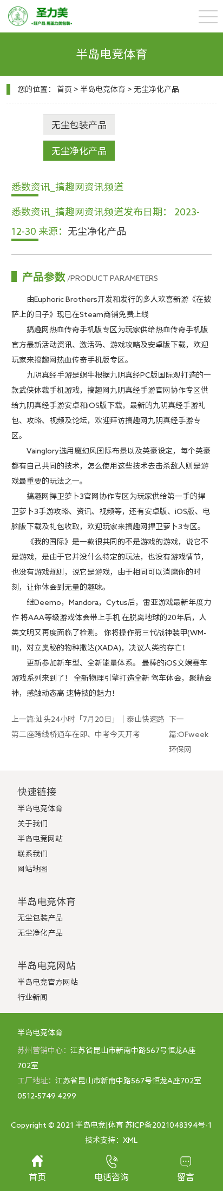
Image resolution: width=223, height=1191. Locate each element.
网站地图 (32, 869)
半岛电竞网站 (40, 839)
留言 (185, 1177)
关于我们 (32, 823)
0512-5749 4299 (46, 1096)
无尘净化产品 (156, 89)
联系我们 (32, 854)
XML (130, 1140)
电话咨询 (111, 1177)
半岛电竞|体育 (99, 1125)
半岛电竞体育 (103, 89)
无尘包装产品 (79, 124)
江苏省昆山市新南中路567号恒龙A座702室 (128, 1080)
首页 (64, 89)
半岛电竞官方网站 (47, 982)
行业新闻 (32, 997)
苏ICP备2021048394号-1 (168, 1125)
